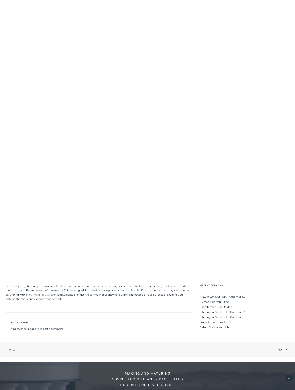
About (152, 5)
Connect (171, 5)
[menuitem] (153, 6)
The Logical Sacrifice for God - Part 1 (222, 317)
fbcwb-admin (168, 150)
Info (262, 5)
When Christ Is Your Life (215, 327)
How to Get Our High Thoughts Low (222, 296)
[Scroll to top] (289, 377)
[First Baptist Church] (7, 6)
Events (145, 150)
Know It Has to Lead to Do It (217, 322)
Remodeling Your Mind (214, 302)
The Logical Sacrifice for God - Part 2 (222, 312)
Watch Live (193, 5)
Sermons (216, 5)
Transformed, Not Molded (216, 307)
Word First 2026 (241, 5)
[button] (274, 6)
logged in (33, 328)
